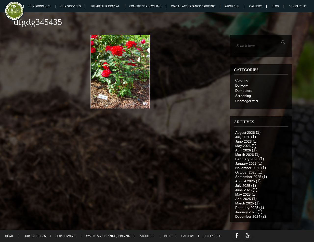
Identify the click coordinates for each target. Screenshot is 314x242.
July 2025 (242, 186)
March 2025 (244, 203)
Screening (243, 96)
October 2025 (246, 172)
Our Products (39, 6)
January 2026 (246, 163)
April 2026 (243, 150)
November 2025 (247, 168)
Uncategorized (246, 101)
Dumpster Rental (105, 6)
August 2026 (245, 132)
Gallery (255, 6)
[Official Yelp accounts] (247, 236)
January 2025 (246, 212)
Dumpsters (243, 91)
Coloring (241, 80)
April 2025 (243, 199)
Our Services (70, 6)
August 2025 (245, 181)
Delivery (241, 85)
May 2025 (243, 194)
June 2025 (243, 190)
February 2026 (246, 159)
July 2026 (242, 137)
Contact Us (298, 6)
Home (14, 6)
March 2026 (244, 155)
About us (232, 6)
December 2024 (247, 216)
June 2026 (243, 141)
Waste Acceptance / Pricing (193, 6)
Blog (275, 6)
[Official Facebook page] (237, 236)
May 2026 (243, 146)
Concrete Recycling (145, 6)
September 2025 (248, 177)
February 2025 (246, 208)
